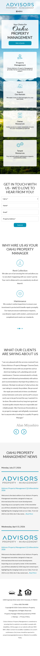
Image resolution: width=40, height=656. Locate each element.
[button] (16, 428)
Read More (29, 510)
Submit (20, 225)
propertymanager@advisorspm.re (13, 632)
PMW (33, 610)
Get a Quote (20, 43)
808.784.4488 (23, 601)
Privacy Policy (25, 613)
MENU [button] (20, 11)
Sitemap (15, 613)
